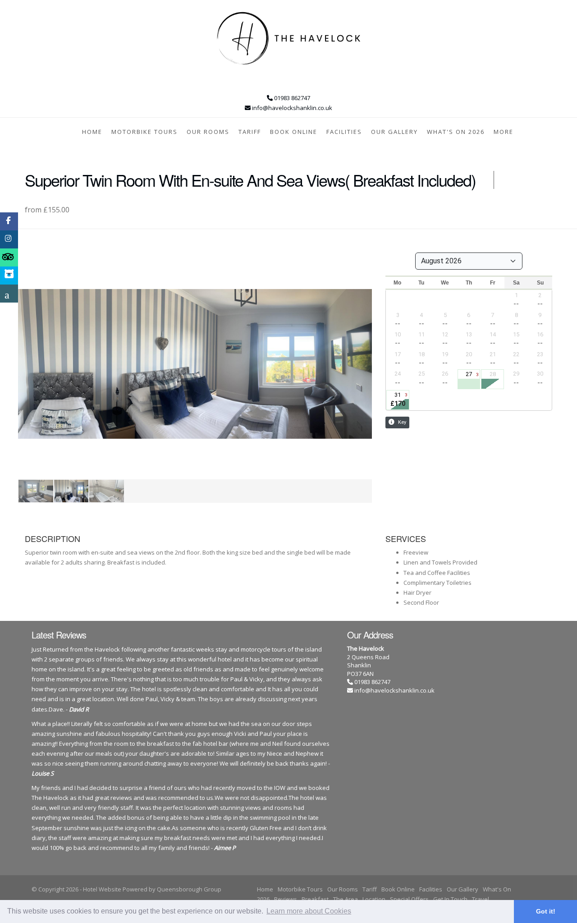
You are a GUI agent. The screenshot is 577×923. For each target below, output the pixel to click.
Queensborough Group (189, 889)
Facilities (344, 132)
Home (92, 132)
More (503, 132)
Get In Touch (450, 899)
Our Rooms (208, 132)
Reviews (285, 899)
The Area (345, 899)
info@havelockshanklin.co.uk (394, 690)
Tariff (249, 132)
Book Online (293, 132)
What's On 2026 (456, 132)
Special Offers (409, 899)
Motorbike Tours (144, 132)
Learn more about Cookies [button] (308, 911)
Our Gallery (394, 132)
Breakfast (315, 899)
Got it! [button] (545, 911)
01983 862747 (371, 682)
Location (373, 899)
